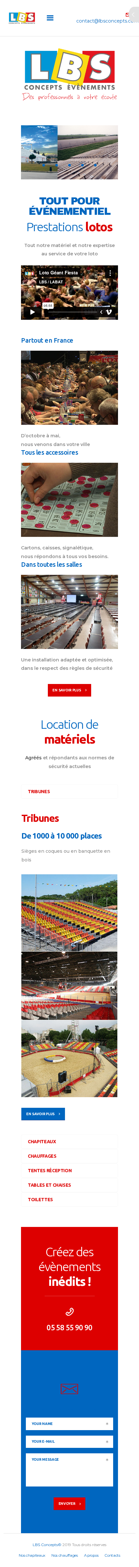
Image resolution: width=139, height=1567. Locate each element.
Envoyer (67, 1503)
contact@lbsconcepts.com (69, 1410)
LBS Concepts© (47, 1545)
